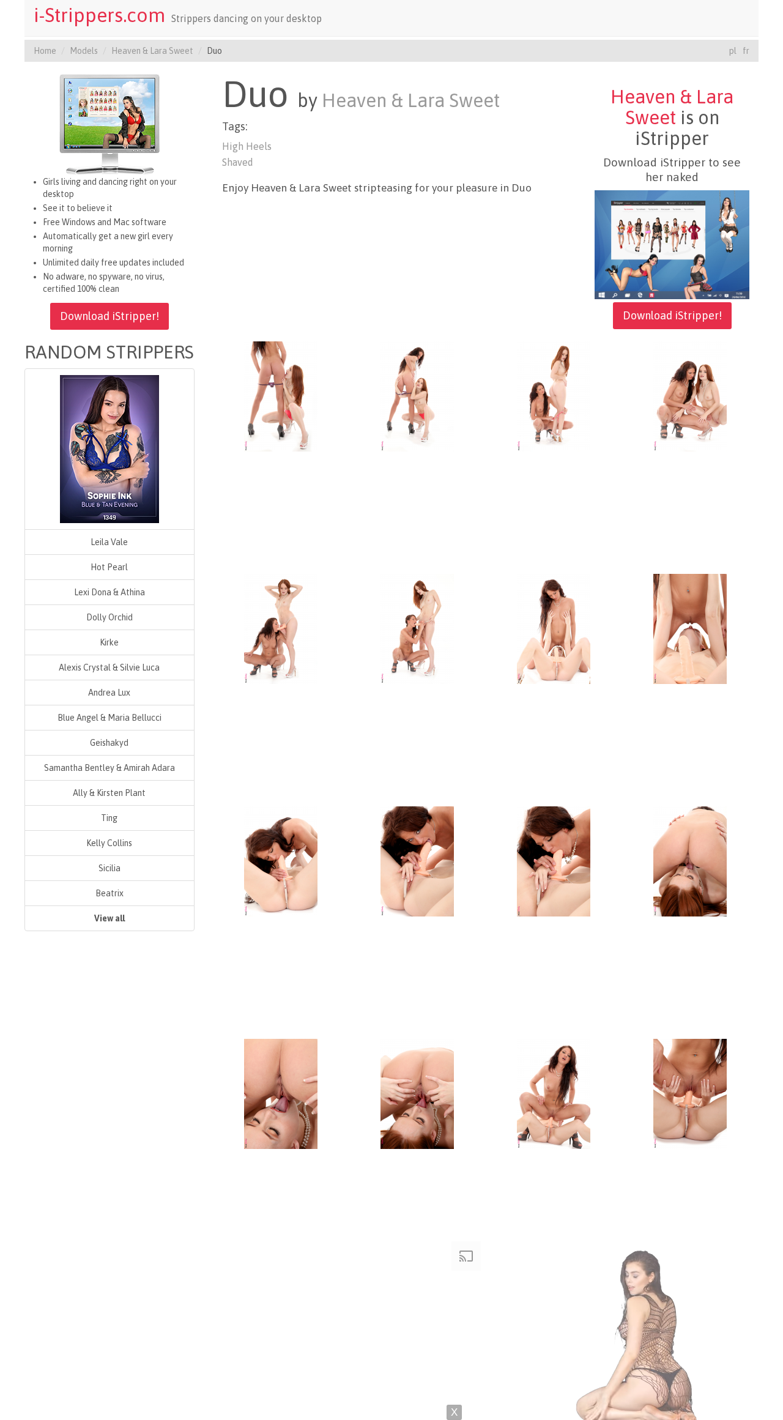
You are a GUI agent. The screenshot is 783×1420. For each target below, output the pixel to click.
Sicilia (109, 868)
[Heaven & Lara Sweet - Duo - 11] (553, 860)
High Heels (247, 146)
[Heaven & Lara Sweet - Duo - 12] (690, 860)
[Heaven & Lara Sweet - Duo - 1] (280, 395)
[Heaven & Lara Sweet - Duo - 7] (553, 628)
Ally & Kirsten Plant (109, 793)
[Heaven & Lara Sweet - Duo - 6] (417, 628)
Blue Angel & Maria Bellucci (109, 718)
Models (84, 51)
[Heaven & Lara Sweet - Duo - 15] (553, 1093)
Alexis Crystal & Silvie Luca (109, 667)
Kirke (109, 642)
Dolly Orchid (109, 617)
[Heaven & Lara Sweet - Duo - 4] (690, 395)
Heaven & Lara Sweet (152, 51)
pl (733, 51)
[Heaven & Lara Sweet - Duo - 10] (417, 860)
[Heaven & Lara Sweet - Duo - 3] (553, 395)
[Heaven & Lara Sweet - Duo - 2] (417, 395)
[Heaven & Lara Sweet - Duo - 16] (690, 1093)
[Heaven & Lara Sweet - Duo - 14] (417, 1093)
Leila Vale (109, 542)
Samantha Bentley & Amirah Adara (109, 768)
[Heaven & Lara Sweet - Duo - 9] (280, 860)
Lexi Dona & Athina (109, 592)
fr (746, 51)
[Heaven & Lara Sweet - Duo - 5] (280, 628)
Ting (109, 818)
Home (45, 51)
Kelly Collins (109, 843)
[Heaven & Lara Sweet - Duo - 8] (690, 628)
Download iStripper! (109, 316)
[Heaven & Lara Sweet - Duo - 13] (280, 1093)
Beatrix (109, 893)
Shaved (237, 162)
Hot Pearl (109, 567)
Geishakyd (109, 743)
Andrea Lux (109, 692)
